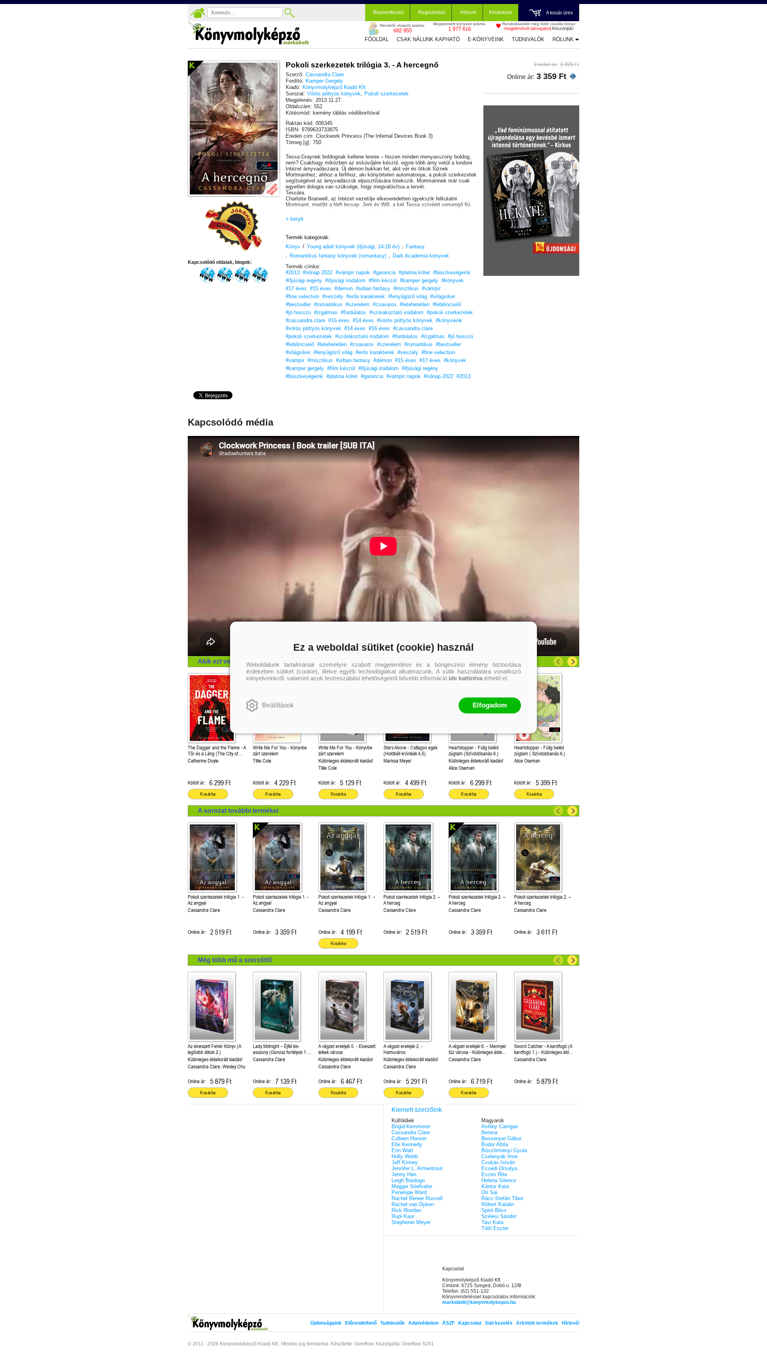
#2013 (293, 272)
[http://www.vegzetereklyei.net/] (260, 275)
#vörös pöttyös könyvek (405, 320)
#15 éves (320, 288)
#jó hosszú (298, 312)
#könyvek (452, 280)
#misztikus (406, 288)
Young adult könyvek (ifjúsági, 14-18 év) (353, 247)
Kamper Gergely (324, 81)
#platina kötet (414, 272)
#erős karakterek (365, 296)
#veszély (332, 296)
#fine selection (302, 296)
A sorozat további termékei (238, 810)
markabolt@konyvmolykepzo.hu (479, 1302)
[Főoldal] (198, 12)
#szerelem (358, 304)
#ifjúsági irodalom (345, 280)
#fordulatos (353, 312)
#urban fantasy (373, 288)
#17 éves (296, 288)
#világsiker (442, 296)
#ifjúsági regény (304, 280)
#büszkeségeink (452, 272)
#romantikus (328, 304)
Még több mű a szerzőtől (235, 960)
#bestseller (298, 304)
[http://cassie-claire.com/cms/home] (225, 275)
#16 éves (339, 320)
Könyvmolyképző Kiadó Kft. (334, 87)
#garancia (384, 272)
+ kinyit (294, 219)
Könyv (293, 247)
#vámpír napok (353, 272)
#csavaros (385, 304)
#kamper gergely (419, 280)
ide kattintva (466, 678)
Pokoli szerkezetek (386, 94)
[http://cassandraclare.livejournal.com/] (242, 275)
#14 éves (363, 320)
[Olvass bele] (266, 182)
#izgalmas (326, 312)
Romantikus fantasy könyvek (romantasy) (338, 256)
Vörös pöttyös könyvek (334, 94)
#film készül (383, 280)
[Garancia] (234, 226)
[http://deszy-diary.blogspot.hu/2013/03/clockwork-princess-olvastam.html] (207, 275)
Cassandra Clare (325, 74)
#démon (343, 288)
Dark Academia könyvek (421, 256)
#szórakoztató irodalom (396, 312)
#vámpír (431, 288)
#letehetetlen (414, 304)
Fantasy (415, 247)
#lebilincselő (447, 304)
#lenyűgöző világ (407, 296)
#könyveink (449, 320)
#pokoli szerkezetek (450, 312)
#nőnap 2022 (317, 272)
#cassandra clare (305, 320)
